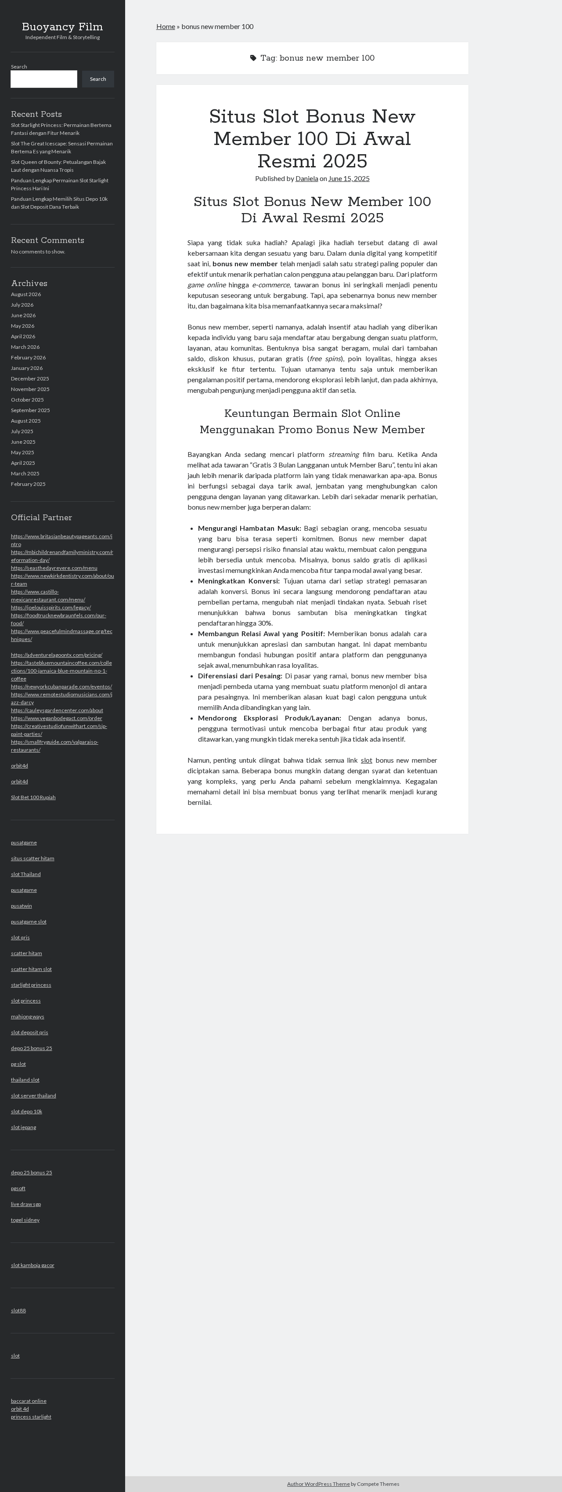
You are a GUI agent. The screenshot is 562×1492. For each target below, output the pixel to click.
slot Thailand (26, 874)
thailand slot (25, 1079)
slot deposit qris (29, 1032)
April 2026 (23, 336)
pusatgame (24, 842)
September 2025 (30, 410)
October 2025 (27, 399)
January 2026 (27, 368)
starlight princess (31, 984)
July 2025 (22, 431)
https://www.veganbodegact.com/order (56, 718)
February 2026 (28, 357)
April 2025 (23, 463)
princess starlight (31, 1416)
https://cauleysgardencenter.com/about (57, 710)
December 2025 (30, 378)
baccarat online (29, 1401)
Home (165, 26)
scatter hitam (26, 953)
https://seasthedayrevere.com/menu (54, 568)
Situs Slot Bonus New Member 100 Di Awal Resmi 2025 (312, 139)
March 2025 (25, 473)
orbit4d (19, 765)
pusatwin (21, 905)
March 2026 (25, 347)
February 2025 (28, 484)
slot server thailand (33, 1095)
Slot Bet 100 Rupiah (33, 797)
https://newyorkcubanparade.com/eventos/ (61, 686)
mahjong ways (27, 1016)
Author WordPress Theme (318, 1484)
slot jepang (23, 1127)
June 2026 (23, 315)
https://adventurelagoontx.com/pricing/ (56, 655)
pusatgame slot (29, 921)
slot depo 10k (26, 1111)
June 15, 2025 (349, 178)
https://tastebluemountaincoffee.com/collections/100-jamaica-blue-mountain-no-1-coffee (61, 670)
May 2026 (22, 325)
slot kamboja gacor (32, 1265)
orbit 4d (20, 1408)
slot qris (20, 937)
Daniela (306, 178)
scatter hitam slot (31, 969)
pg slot (18, 1064)
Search (19, 66)
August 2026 (26, 294)
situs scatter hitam (32, 858)
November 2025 (30, 389)
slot (15, 1355)
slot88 (18, 1310)
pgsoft (18, 1188)
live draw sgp (26, 1204)
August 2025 (26, 420)
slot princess (26, 1000)
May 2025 (22, 452)
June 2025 (23, 441)
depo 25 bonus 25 (31, 1048)
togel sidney (25, 1220)
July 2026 (22, 304)
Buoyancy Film (62, 27)
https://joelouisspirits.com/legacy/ (51, 607)
